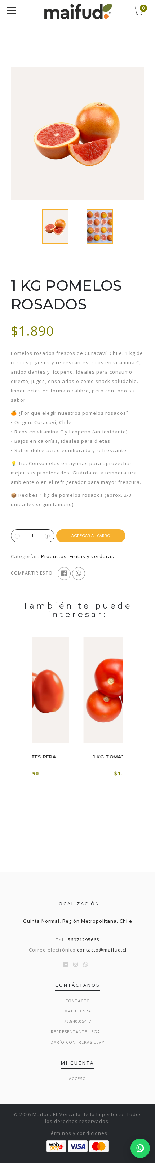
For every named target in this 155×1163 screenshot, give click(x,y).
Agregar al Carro (90, 535)
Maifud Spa (77, 1010)
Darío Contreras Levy (77, 1042)
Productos (54, 556)
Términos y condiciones (77, 1133)
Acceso (77, 1078)
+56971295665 (82, 939)
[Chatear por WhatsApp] (140, 1148)
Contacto (77, 1000)
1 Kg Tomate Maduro (78, 756)
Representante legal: (77, 1031)
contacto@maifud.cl (102, 949)
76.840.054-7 (77, 1021)
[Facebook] (64, 573)
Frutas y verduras (92, 556)
